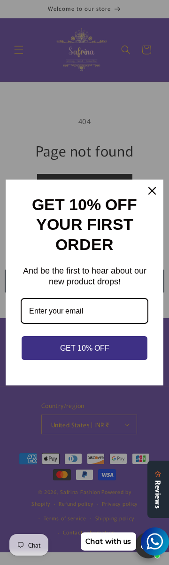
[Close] (152, 191)
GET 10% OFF (84, 348)
